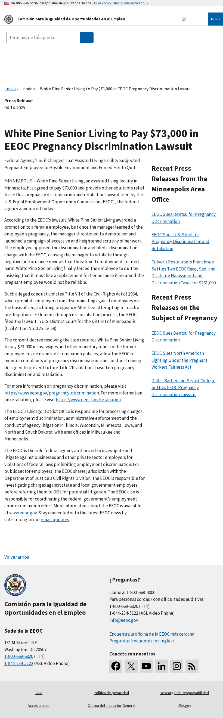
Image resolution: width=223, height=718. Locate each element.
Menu (215, 19)
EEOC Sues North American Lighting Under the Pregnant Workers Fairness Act (179, 360)
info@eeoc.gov (123, 620)
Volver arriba (16, 557)
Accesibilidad (38, 705)
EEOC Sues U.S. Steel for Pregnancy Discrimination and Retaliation (180, 241)
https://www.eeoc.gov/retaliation (88, 400)
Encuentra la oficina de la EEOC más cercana (151, 634)
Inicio (10, 88)
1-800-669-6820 (18, 656)
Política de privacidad (111, 692)
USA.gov (184, 705)
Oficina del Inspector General (111, 705)
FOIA (38, 692)
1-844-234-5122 (18, 663)
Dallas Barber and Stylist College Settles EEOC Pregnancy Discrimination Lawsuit (183, 387)
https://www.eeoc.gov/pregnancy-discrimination (51, 393)
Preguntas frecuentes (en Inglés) (141, 641)
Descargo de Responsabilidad (184, 692)
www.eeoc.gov (23, 513)
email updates (55, 520)
